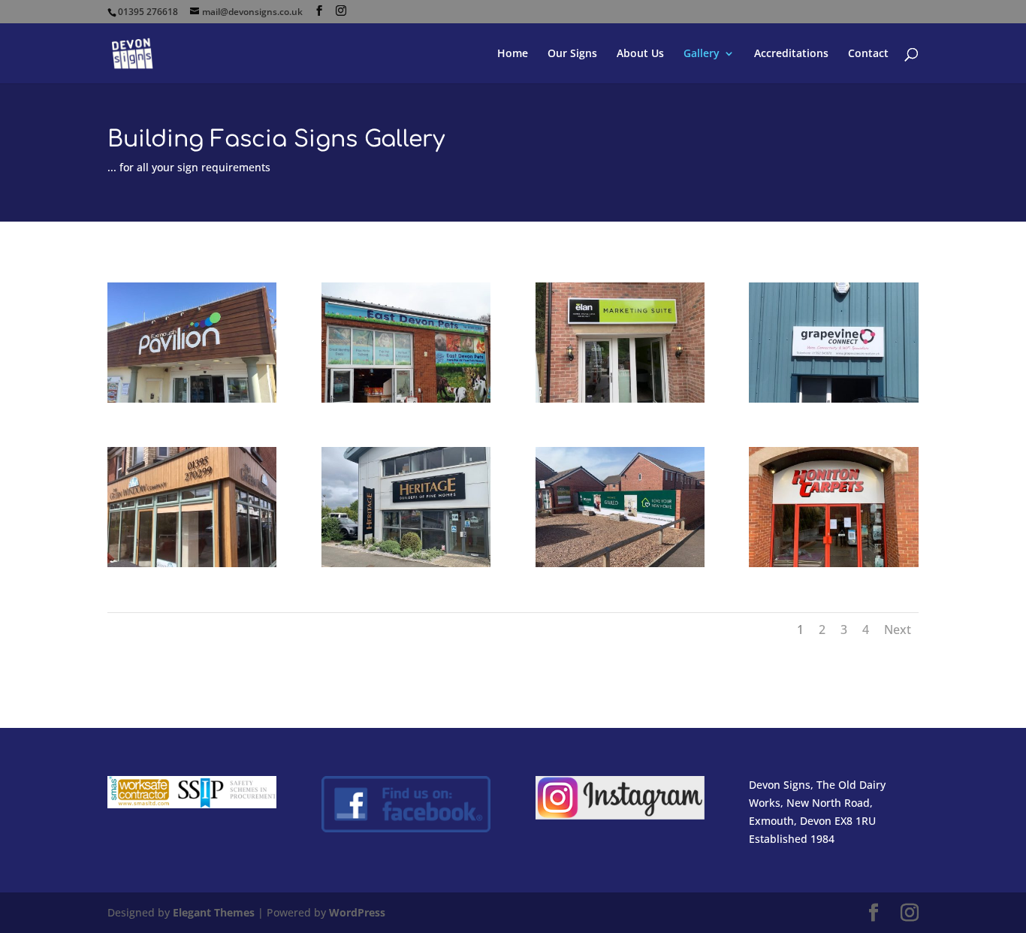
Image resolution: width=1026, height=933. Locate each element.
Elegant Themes (214, 912)
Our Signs (572, 54)
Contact (868, 54)
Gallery (701, 54)
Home (512, 54)
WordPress (357, 912)
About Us (640, 54)
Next (897, 629)
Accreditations (791, 54)
